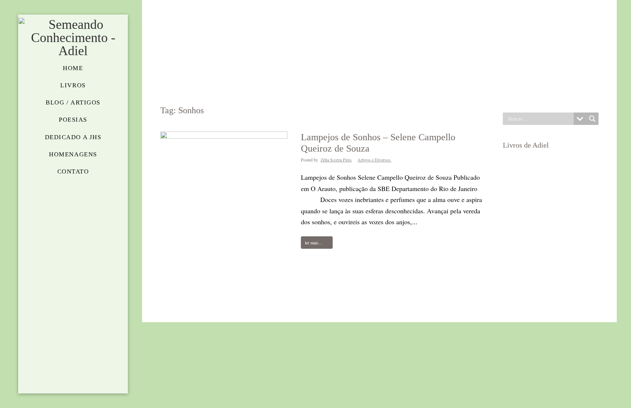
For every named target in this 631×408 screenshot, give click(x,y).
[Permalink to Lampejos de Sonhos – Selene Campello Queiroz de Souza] (223, 226)
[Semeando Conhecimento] (73, 37)
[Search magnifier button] (592, 119)
